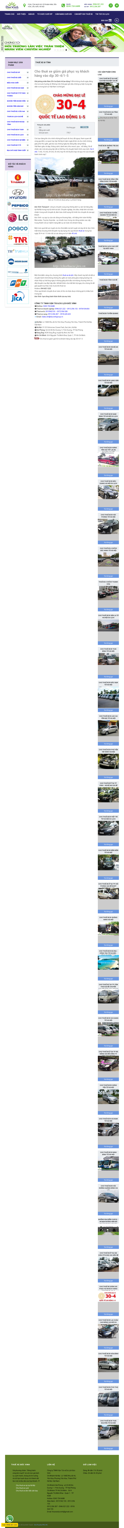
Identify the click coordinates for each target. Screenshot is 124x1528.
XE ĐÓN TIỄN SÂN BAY (15, 106)
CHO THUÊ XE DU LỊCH (15, 135)
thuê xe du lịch (68, 275)
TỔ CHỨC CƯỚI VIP (44, 14)
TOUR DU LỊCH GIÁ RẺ (15, 116)
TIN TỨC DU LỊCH (102, 14)
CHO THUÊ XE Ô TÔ (14, 145)
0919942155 (50, 311)
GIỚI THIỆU (21, 14)
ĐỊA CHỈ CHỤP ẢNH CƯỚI (16, 150)
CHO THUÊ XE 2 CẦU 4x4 (16, 111)
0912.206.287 (95, 6)
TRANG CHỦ (9, 14)
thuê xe (81, 231)
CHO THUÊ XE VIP (13, 72)
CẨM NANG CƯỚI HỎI (63, 14)
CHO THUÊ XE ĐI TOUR (15, 129)
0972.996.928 (62, 311)
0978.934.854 (84, 309)
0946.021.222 (98, 4)
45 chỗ (74, 233)
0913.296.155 (72, 309)
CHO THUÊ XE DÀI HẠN (15, 88)
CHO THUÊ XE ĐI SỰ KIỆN (16, 140)
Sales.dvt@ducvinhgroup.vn (52, 317)
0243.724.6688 (73, 6)
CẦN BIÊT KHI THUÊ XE (83, 14)
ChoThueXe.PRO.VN (40, 1525)
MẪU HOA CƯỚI (13, 83)
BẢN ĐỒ (31, 14)
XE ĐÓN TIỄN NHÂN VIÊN (16, 101)
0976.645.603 (65, 314)
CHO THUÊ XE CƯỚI (14, 77)
